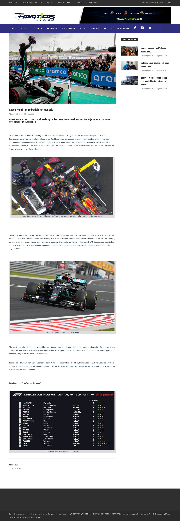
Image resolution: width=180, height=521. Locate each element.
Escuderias (52, 29)
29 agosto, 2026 (161, 56)
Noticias (25, 29)
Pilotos (83, 29)
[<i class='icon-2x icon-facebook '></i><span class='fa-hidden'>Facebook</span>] (134, 28)
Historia (95, 29)
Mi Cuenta (13, 3)
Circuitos (38, 29)
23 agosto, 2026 (161, 89)
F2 (105, 29)
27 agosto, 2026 (161, 70)
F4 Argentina (123, 29)
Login (168, 3)
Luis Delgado (146, 56)
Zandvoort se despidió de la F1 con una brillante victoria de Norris (154, 81)
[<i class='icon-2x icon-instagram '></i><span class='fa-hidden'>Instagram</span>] (142, 28)
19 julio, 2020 (29, 114)
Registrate (80, 3)
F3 (112, 29)
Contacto (93, 3)
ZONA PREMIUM (68, 29)
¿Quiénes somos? (63, 3)
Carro (49, 3)
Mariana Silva (14, 114)
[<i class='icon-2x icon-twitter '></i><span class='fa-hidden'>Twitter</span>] (150, 28)
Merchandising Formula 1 (32, 3)
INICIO (14, 29)
